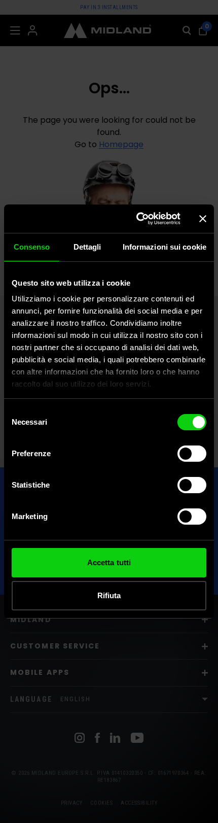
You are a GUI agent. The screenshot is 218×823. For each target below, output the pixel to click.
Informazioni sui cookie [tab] (164, 247)
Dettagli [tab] (87, 247)
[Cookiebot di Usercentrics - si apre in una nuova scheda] (137, 218)
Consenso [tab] (32, 247)
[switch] (191, 453)
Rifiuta (109, 595)
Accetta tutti (109, 562)
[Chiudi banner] (202, 218)
